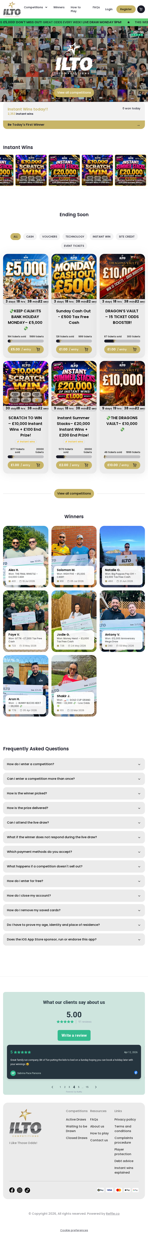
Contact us (99, 1140)
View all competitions (74, 92)
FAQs (96, 7)
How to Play (76, 9)
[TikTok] (27, 1190)
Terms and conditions (122, 1128)
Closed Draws (76, 1138)
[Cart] (141, 9)
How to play (99, 1133)
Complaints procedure (123, 1140)
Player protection (122, 1151)
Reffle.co (113, 1213)
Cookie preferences (74, 1230)
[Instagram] (19, 1190)
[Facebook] (12, 1190)
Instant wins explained (123, 1170)
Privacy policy (125, 1119)
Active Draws (76, 1119)
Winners (59, 7)
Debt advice (123, 1161)
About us (97, 1126)
